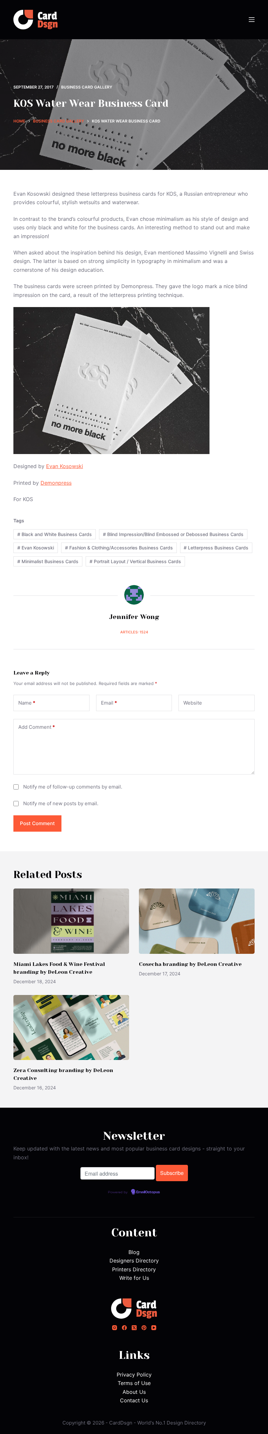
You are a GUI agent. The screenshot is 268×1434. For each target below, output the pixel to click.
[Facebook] (124, 1327)
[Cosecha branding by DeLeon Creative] (197, 920)
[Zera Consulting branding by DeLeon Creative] (71, 1027)
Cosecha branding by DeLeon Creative (190, 964)
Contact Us (134, 1400)
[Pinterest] (144, 1327)
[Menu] (252, 20)
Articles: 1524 (134, 632)
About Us (134, 1392)
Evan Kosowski (64, 466)
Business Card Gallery (86, 87)
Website (192, 703)
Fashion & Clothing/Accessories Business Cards (119, 547)
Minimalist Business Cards (47, 561)
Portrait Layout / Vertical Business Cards (135, 561)
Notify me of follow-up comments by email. (72, 787)
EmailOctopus (148, 1192)
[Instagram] (114, 1327)
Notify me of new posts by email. (60, 803)
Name (26, 703)
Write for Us (134, 1278)
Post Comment (37, 823)
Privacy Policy (134, 1374)
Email (109, 703)
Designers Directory (134, 1260)
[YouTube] (153, 1327)
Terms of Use (134, 1383)
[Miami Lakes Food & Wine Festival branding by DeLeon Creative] (71, 920)
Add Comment (36, 727)
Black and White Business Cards (54, 534)
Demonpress (56, 483)
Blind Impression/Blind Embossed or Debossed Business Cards (173, 534)
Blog (134, 1252)
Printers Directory (134, 1269)
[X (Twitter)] (134, 1327)
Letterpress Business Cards (216, 547)
